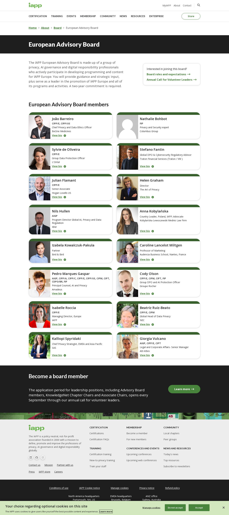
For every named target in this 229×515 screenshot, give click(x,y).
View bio (57, 135)
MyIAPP (166, 5)
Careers (58, 471)
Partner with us (65, 465)
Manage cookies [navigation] (120, 488)
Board (58, 28)
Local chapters (171, 433)
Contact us (34, 465)
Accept (199, 507)
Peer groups (170, 439)
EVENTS (71, 16)
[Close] (223, 507)
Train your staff (98, 466)
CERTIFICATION (38, 16)
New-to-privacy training (102, 460)
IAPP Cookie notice (89, 488)
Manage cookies (151, 507)
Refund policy (172, 488)
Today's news (170, 454)
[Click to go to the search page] (198, 5)
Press (32, 471)
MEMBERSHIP (88, 16)
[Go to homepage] (35, 5)
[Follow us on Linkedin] (30, 457)
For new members (136, 439)
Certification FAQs (99, 439)
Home (33, 28)
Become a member (137, 433)
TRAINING (57, 16)
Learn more (106, 511)
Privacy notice (146, 488)
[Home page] (37, 428)
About (177, 5)
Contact (187, 5)
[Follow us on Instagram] (42, 457)
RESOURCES (138, 16)
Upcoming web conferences (141, 460)
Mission (48, 465)
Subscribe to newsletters (176, 466)
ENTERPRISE (156, 16)
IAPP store (44, 471)
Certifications (97, 433)
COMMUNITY (108, 16)
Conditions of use (58, 488)
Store (191, 16)
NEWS (123, 16)
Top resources (171, 460)
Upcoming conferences (139, 454)
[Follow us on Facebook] (36, 457)
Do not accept (175, 507)
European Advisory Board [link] (82, 28)
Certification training (100, 454)
